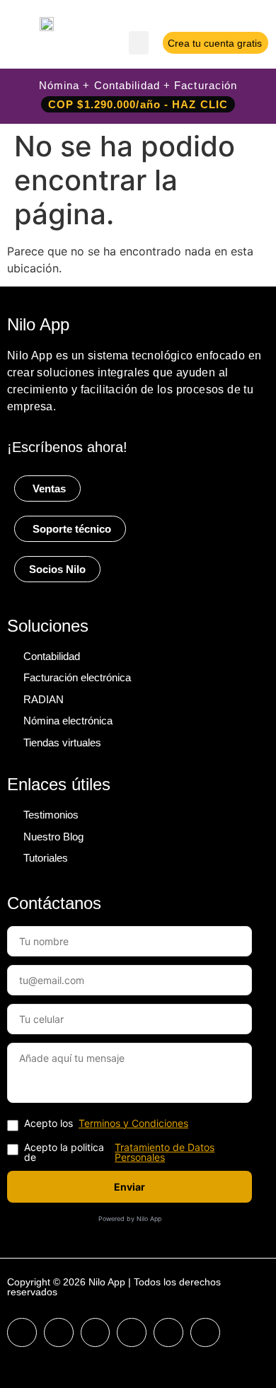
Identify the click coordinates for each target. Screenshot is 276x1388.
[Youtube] (95, 1333)
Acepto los (106, 1123)
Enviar (129, 1187)
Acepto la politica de (119, 1152)
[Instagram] (59, 1333)
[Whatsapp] (205, 1333)
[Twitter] (131, 1333)
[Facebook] (22, 1333)
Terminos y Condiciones (133, 1123)
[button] (139, 42)
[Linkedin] (168, 1333)
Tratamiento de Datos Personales (164, 1152)
